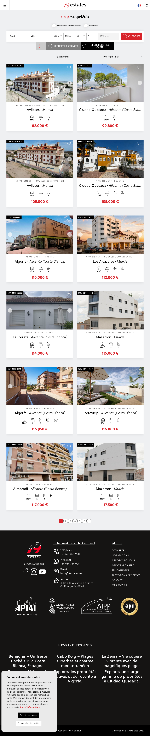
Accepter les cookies (28, 715)
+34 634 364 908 (70, 552)
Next (70, 83)
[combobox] (18, 36)
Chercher (134, 36)
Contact (117, 580)
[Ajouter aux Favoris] (69, 67)
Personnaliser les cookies (28, 723)
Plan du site (74, 730)
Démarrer (118, 550)
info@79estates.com (72, 571)
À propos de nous (123, 560)
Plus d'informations (30, 707)
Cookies (62, 730)
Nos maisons (120, 555)
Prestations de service (126, 575)
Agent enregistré (123, 565)
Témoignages (120, 570)
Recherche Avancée (66, 46)
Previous (9, 83)
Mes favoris (119, 585)
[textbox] (18, 36)
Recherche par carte (100, 46)
